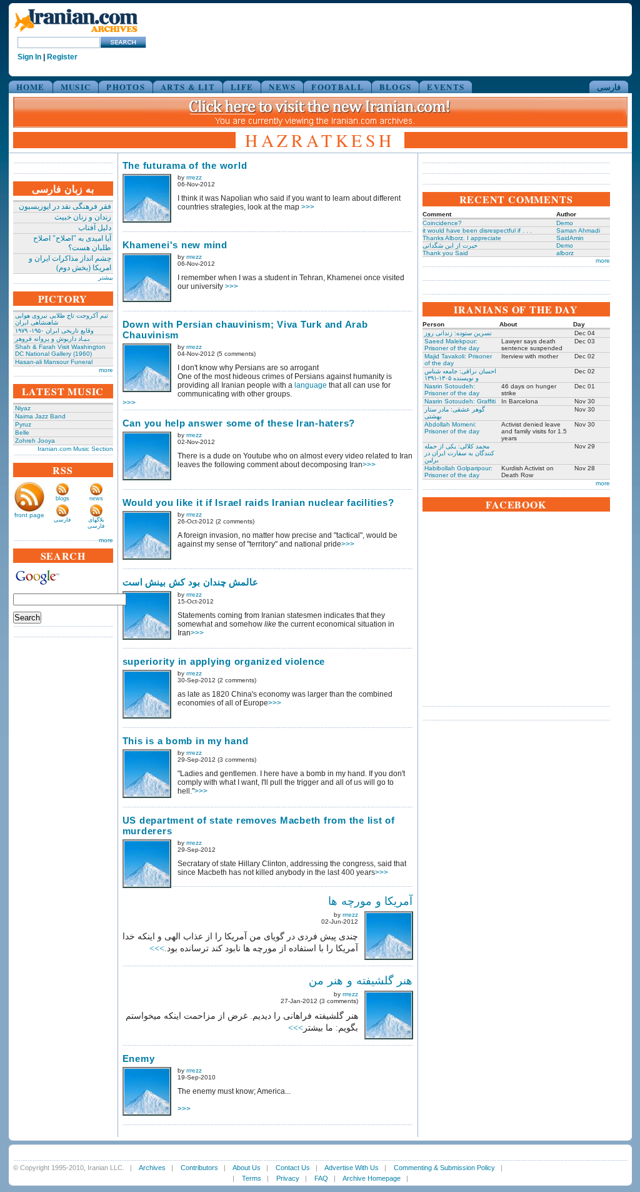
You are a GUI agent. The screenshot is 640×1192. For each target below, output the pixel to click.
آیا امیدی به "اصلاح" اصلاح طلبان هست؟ (72, 243)
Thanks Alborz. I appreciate (461, 238)
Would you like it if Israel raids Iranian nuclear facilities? (258, 502)
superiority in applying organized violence (224, 661)
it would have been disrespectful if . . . (477, 230)
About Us (246, 1167)
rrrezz (194, 177)
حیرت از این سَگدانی (450, 245)
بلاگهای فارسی (96, 523)
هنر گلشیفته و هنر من (361, 980)
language (310, 385)
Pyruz (23, 424)
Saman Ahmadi (578, 230)
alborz (565, 253)
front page (29, 515)
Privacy (287, 1178)
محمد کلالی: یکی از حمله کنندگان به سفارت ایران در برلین (459, 453)
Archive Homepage (371, 1178)
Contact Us (293, 1167)
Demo (564, 223)
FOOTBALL (337, 87)
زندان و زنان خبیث (82, 217)
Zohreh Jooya (35, 440)
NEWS (282, 87)
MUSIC (76, 87)
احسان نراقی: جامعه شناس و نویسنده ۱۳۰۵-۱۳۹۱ (460, 374)
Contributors (199, 1167)
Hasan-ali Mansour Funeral (53, 361)
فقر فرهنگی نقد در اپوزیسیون (65, 206)
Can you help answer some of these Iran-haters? (239, 423)
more (106, 369)
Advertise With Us (351, 1167)
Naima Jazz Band (40, 416)
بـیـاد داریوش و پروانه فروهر (52, 338)
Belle (22, 432)
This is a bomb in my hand (185, 740)
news (96, 498)
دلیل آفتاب (94, 227)
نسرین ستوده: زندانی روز (458, 333)
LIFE (242, 87)
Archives (152, 1167)
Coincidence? (442, 223)
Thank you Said (445, 253)
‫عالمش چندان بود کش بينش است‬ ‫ (192, 582)
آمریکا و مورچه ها (370, 901)
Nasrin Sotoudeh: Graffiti (460, 401)
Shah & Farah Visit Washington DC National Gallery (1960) (60, 350)
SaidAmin (570, 238)
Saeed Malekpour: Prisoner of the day (451, 344)
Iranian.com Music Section (75, 448)
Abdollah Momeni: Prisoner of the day (451, 428)
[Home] (75, 32)
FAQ (321, 1178)
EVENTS (445, 87)
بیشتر (105, 277)
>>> (307, 207)
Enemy (138, 1058)
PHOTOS (125, 87)
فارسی (609, 87)
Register (62, 57)
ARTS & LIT (188, 87)
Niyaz (23, 408)
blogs (62, 498)
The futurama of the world (185, 165)
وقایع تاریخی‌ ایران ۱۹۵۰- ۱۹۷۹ (54, 330)
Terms (251, 1178)
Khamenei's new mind (175, 245)
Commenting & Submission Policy (444, 1167)
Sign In (29, 57)
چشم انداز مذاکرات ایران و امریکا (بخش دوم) (70, 263)
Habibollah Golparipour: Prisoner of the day (458, 471)
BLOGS (395, 87)
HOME (30, 87)
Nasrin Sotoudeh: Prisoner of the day (451, 389)
